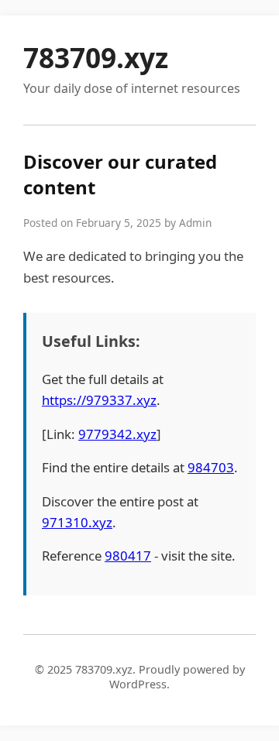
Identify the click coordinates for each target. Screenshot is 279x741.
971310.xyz (77, 522)
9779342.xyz (117, 434)
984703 (211, 467)
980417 (128, 555)
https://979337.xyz (99, 400)
